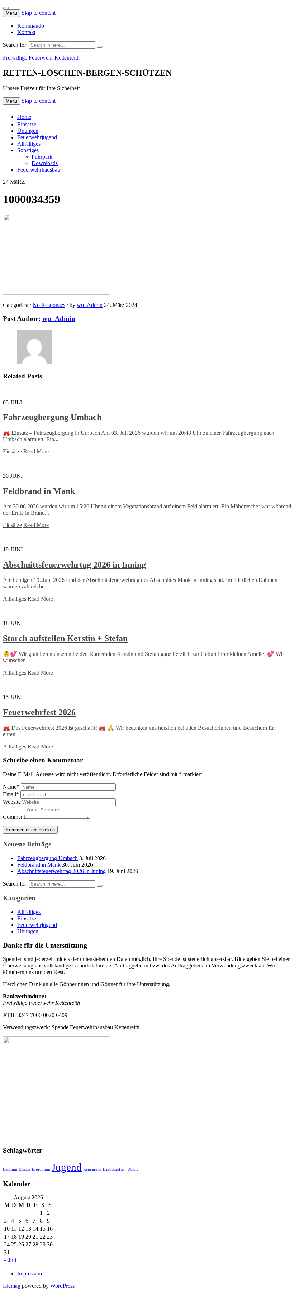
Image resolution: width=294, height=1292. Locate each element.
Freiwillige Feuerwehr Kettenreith (41, 58)
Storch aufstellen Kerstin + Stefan (65, 638)
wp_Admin (90, 305)
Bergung (10, 1169)
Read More (36, 451)
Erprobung (41, 1169)
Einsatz (24, 1169)
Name (11, 787)
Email (11, 794)
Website (12, 802)
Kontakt (26, 32)
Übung (133, 1169)
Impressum (29, 1273)
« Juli (10, 1260)
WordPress (62, 1286)
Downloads (45, 163)
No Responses (49, 305)
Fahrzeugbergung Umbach (52, 417)
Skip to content (39, 13)
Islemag (11, 1286)
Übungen (27, 131)
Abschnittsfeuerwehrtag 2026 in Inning (74, 564)
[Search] (100, 47)
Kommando (30, 26)
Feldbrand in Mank (39, 491)
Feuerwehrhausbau (38, 170)
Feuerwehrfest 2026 (39, 712)
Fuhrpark (42, 157)
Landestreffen (114, 1169)
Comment (14, 817)
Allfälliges (29, 144)
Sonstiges (28, 150)
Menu (11, 13)
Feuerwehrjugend (37, 137)
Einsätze (26, 124)
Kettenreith (92, 1169)
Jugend (67, 1167)
